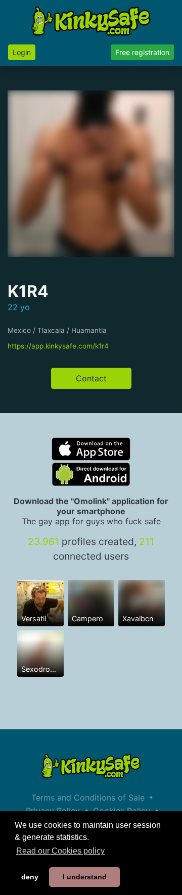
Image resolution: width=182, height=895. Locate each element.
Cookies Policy (121, 811)
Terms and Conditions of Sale (88, 797)
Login (22, 52)
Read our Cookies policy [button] (60, 851)
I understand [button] (85, 877)
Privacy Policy (53, 811)
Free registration (142, 52)
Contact (91, 378)
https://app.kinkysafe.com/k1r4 (58, 346)
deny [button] (29, 877)
